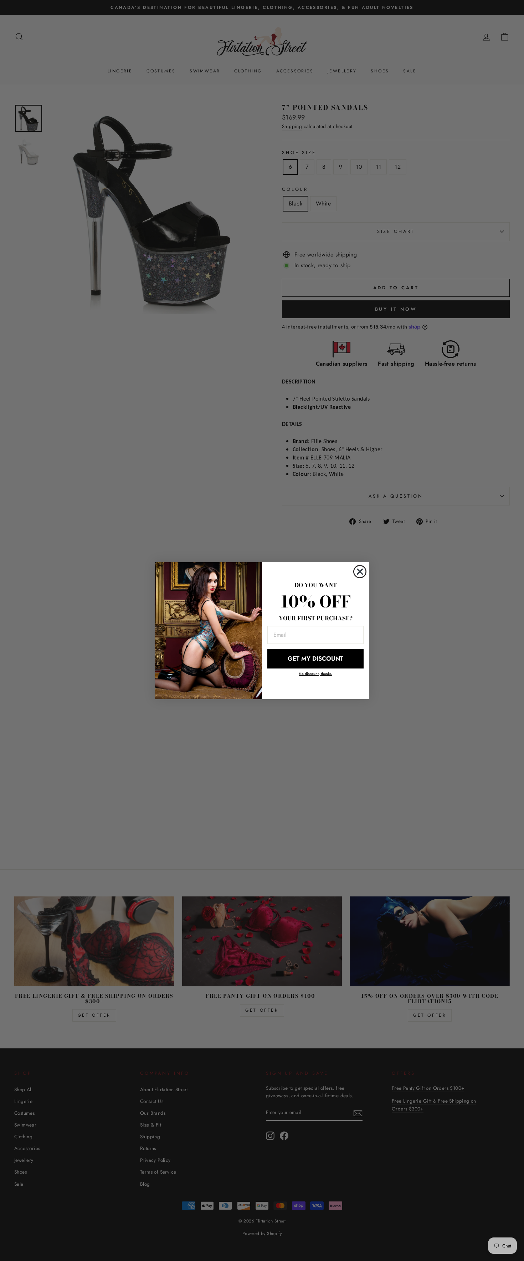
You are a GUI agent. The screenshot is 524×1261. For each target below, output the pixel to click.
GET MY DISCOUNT (315, 658)
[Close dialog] (360, 571)
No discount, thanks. (315, 673)
